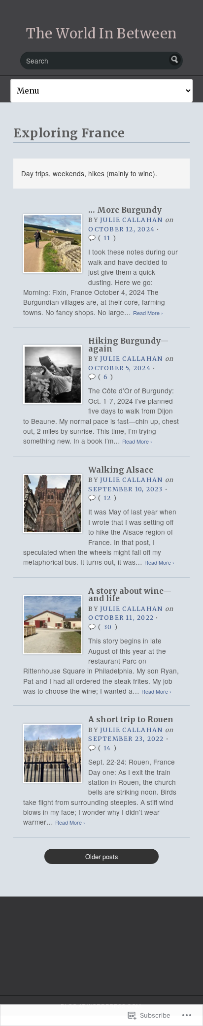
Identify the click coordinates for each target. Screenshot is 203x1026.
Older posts (101, 856)
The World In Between (101, 33)
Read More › (148, 313)
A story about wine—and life (129, 595)
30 (107, 627)
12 (107, 498)
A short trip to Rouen (130, 719)
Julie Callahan (131, 220)
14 (107, 748)
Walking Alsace (120, 470)
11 (106, 238)
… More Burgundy (125, 210)
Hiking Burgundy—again (128, 344)
